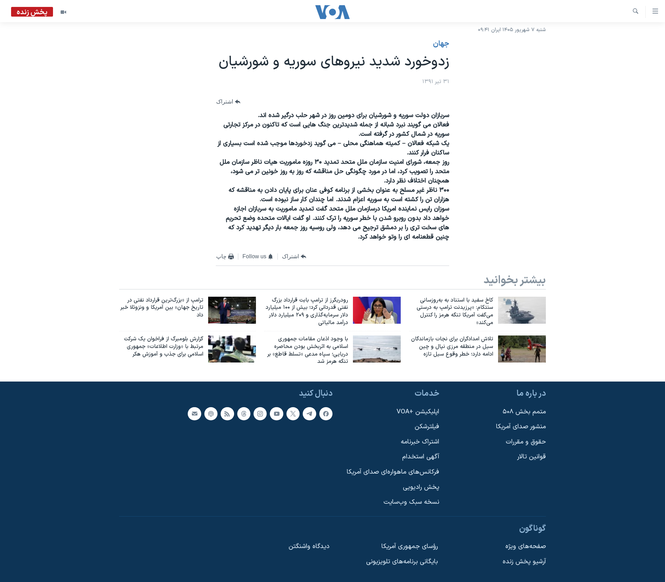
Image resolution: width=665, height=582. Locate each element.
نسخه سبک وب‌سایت (411, 502)
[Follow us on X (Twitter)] (293, 413)
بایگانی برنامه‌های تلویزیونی (402, 561)
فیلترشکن (427, 426)
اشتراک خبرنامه (420, 442)
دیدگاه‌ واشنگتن (309, 547)
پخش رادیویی (421, 487)
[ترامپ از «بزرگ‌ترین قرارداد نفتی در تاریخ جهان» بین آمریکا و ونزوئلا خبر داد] (232, 310)
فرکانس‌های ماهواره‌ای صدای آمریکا (393, 472)
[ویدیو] (63, 12)
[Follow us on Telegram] (309, 413)
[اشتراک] (194, 413)
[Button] (228, 102)
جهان (441, 44)
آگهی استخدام (420, 457)
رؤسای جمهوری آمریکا (409, 547)
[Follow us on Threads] (243, 413)
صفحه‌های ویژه (525, 547)
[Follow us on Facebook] (325, 413)
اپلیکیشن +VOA (418, 412)
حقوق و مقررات (526, 442)
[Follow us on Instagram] (260, 413)
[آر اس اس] (227, 413)
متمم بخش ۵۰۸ (524, 412)
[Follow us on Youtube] (276, 413)
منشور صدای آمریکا (521, 426)
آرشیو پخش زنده (524, 561)
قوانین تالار (531, 457)
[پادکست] (211, 413)
